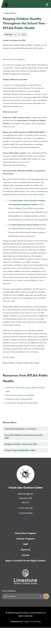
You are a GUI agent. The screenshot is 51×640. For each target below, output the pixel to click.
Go (46, 596)
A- (19, 34)
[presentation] (47, 4)
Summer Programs (25, 538)
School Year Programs (25, 533)
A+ (15, 34)
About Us (25, 549)
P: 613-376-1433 (25, 508)
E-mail (25, 518)
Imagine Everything (31, 622)
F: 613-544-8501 (26, 513)
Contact (25, 555)
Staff (25, 544)
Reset (24, 34)
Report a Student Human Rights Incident (25, 560)
